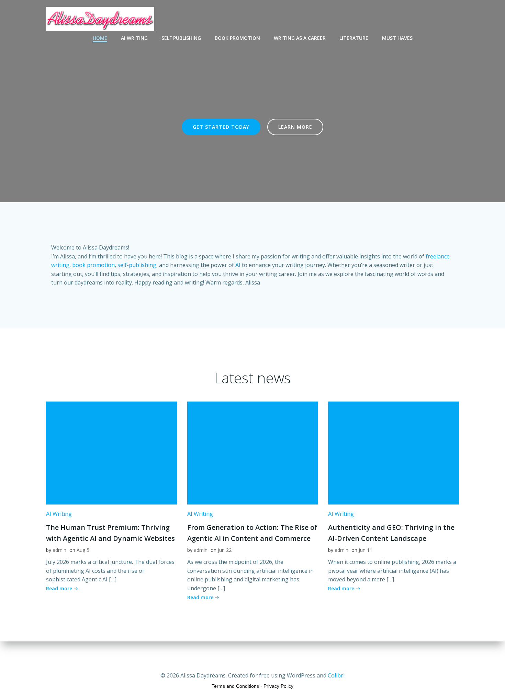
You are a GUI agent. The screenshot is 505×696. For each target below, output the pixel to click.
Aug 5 (83, 550)
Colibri (336, 675)
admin (59, 550)
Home (100, 38)
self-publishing (136, 265)
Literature (353, 38)
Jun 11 (365, 550)
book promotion (93, 265)
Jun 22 (225, 550)
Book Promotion (237, 38)
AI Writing (134, 38)
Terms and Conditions (235, 686)
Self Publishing (181, 38)
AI (237, 265)
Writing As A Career (300, 38)
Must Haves (397, 38)
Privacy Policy (278, 686)
